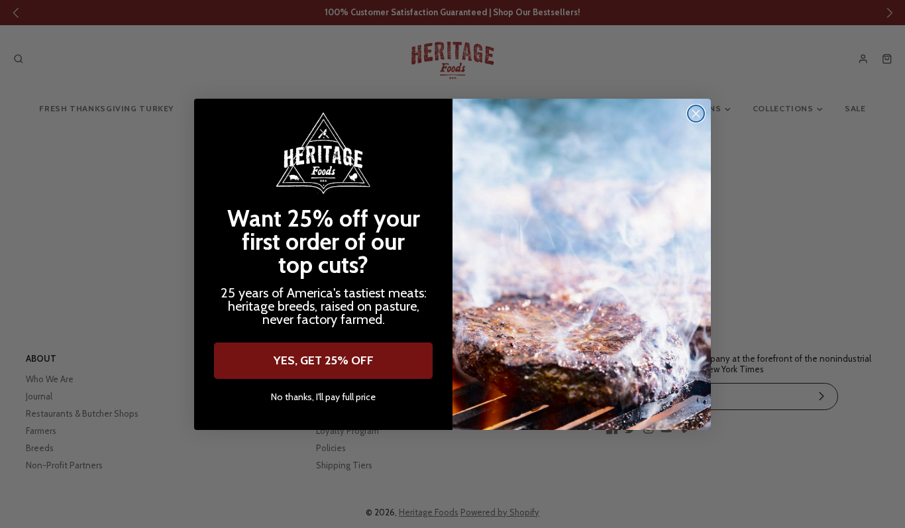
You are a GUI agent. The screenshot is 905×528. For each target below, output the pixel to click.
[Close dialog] (696, 113)
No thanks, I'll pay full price (323, 397)
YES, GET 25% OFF (324, 360)
